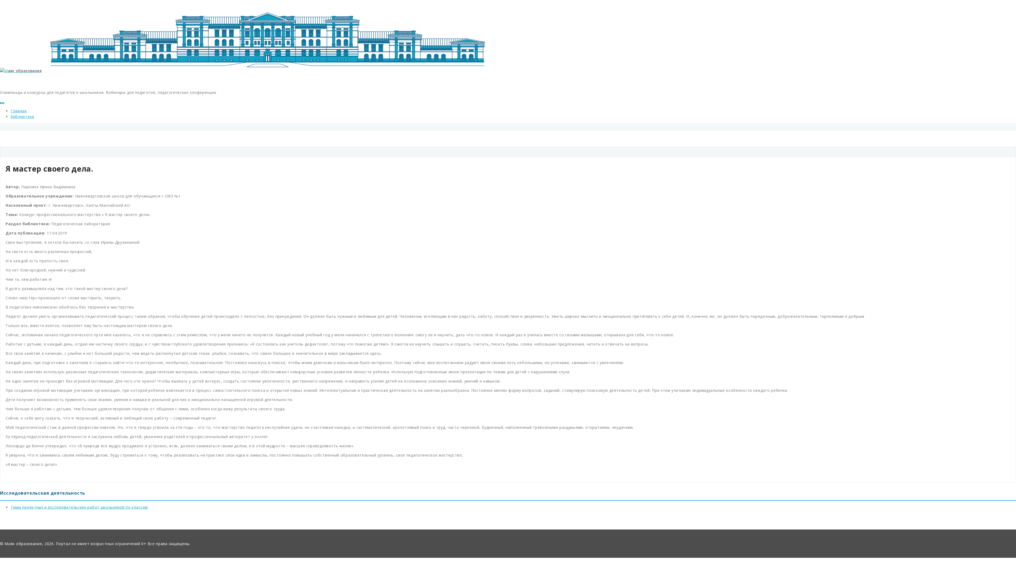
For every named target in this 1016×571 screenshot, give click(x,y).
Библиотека (22, 116)
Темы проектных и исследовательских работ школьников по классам (79, 507)
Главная (19, 110)
